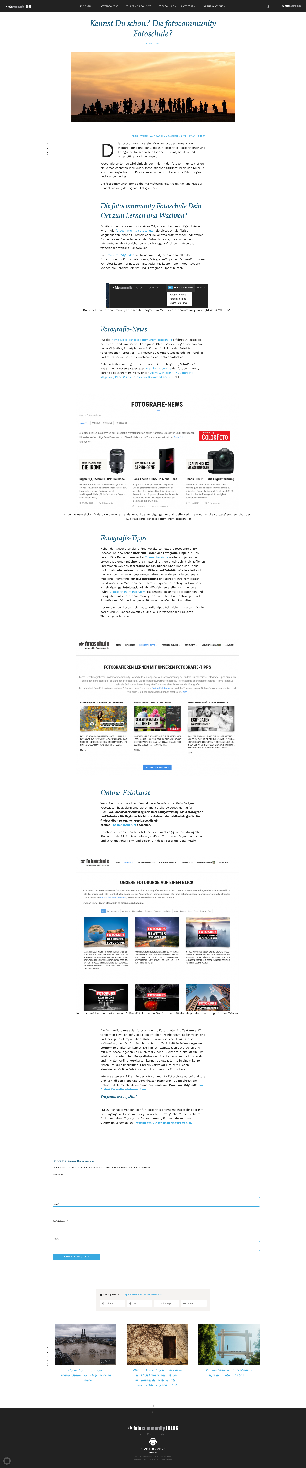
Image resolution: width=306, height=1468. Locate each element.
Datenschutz (154, 1459)
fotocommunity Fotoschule (134, 230)
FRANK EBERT (197, 136)
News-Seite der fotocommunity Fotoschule (141, 339)
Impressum (137, 1459)
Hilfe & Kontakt (167, 1459)
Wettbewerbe (109, 6)
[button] (112, 1303)
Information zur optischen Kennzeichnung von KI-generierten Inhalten (85, 1375)
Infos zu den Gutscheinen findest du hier (163, 1122)
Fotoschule (166, 6)
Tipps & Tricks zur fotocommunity (142, 1294)
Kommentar (59, 1174)
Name (56, 1204)
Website (56, 1239)
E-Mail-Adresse (60, 1221)
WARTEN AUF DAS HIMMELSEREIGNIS (161, 136)
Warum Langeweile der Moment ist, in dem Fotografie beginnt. (229, 1373)
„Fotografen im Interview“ (128, 591)
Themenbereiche (156, 557)
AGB (145, 1459)
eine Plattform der (153, 1434)
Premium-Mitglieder (120, 255)
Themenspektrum (123, 824)
